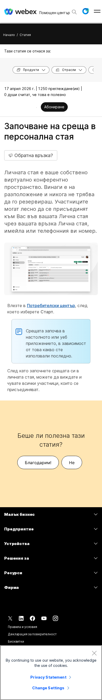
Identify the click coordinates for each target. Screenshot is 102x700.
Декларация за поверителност (32, 634)
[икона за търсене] (74, 12)
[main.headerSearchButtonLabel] (74, 10)
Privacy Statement (48, 677)
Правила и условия (22, 627)
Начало (9, 35)
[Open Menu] (97, 11)
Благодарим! (38, 462)
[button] (85, 11)
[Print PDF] (36, 107)
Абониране (54, 107)
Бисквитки (16, 641)
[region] (51, 672)
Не (72, 462)
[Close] (94, 653)
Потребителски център (51, 305)
